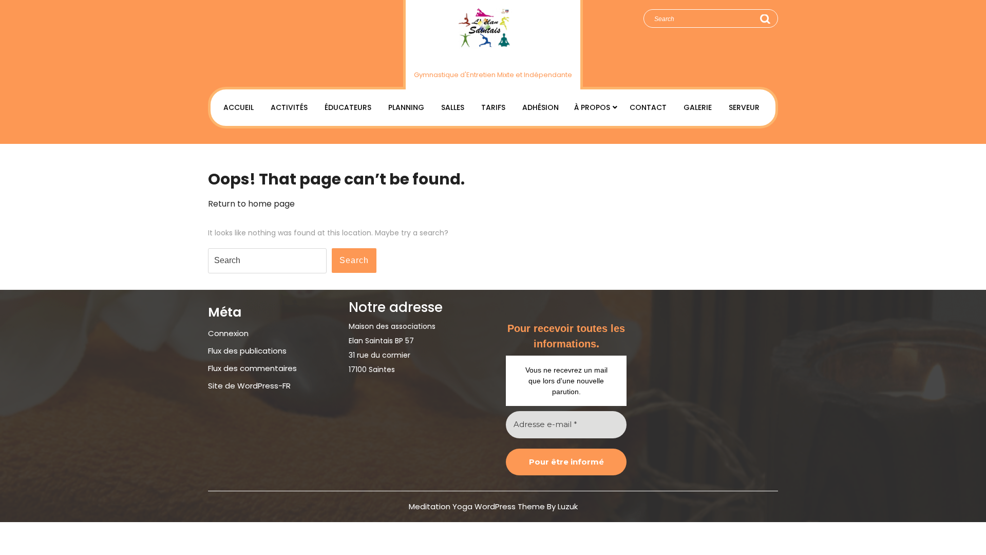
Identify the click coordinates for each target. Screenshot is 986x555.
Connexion (228, 333)
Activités (289, 107)
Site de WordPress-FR (249, 385)
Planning (406, 107)
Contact (648, 107)
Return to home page (251, 204)
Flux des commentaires (252, 368)
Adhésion (540, 107)
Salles (452, 107)
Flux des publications (247, 350)
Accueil (238, 107)
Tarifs (493, 107)
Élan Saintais (493, 58)
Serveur (744, 107)
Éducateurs (348, 107)
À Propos (592, 107)
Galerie (698, 107)
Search (764, 19)
